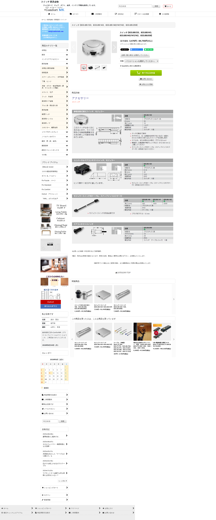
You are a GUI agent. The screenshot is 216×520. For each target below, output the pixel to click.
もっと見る (61, 481)
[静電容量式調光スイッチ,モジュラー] (94, 47)
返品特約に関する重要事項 (131, 66)
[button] (164, 14)
